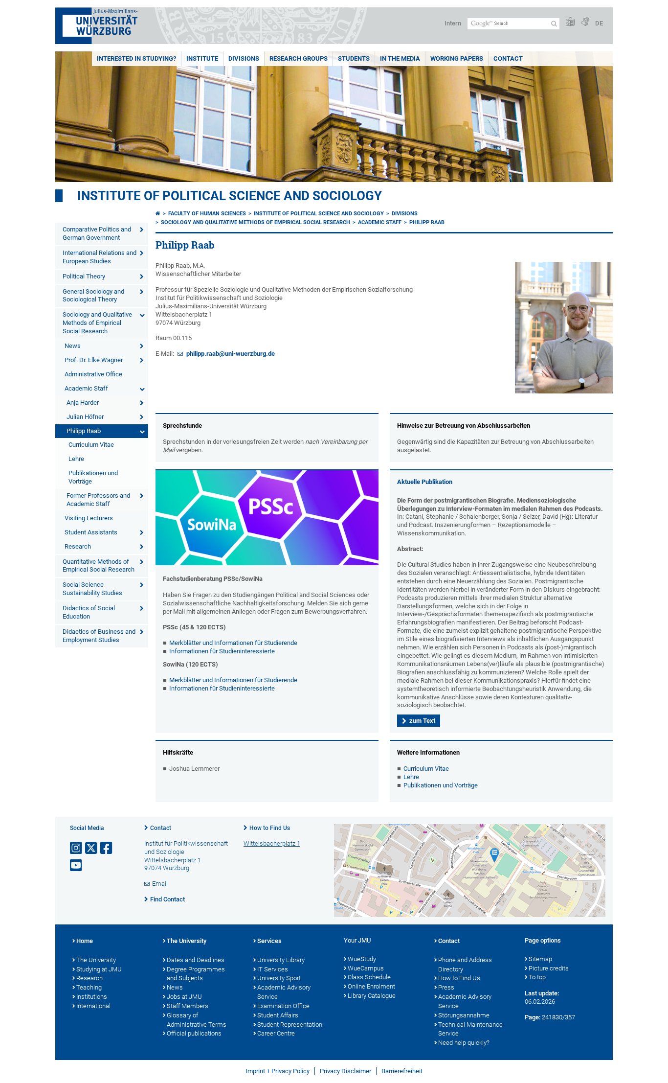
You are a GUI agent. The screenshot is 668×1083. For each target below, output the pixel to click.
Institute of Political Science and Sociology (229, 195)
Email (160, 883)
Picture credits (549, 968)
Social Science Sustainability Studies (92, 589)
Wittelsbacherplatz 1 (272, 843)
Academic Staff (86, 388)
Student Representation (289, 1024)
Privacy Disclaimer (345, 1071)
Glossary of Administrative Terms (196, 1020)
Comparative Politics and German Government (97, 233)
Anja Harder (83, 402)
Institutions (91, 996)
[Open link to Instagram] (77, 848)
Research (78, 546)
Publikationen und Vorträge (93, 477)
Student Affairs (277, 1015)
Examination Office (283, 1006)
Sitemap (540, 959)
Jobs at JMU (184, 996)
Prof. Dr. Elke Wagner (94, 360)
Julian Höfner (85, 416)
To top (537, 977)
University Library (281, 960)
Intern (453, 23)
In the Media (400, 58)
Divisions (243, 58)
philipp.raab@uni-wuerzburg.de (230, 353)
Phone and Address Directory (465, 964)
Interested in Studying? (136, 58)
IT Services (272, 969)
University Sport (279, 978)
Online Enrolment (371, 986)
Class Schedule (369, 977)
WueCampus (366, 968)
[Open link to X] (92, 848)
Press (446, 987)
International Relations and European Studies (99, 257)
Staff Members (187, 1006)
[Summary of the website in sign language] (585, 22)
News (73, 345)
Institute (202, 58)
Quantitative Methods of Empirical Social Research (98, 566)
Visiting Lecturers (89, 518)
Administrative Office (93, 374)
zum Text (422, 720)
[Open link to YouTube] (77, 865)
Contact (508, 58)
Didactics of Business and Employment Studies (99, 636)
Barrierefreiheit (402, 1071)
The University (96, 960)
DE (599, 23)
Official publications (194, 1033)
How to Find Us (269, 828)
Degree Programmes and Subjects (196, 974)
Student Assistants (91, 532)
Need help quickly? (464, 1042)
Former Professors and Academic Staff (98, 499)
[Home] (158, 213)
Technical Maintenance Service (470, 1029)
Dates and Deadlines (195, 960)
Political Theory (84, 276)
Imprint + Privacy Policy (277, 1071)
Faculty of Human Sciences (207, 213)
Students (354, 58)
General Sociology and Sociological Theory (93, 295)
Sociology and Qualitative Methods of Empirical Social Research (97, 323)
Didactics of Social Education (89, 612)
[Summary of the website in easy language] (570, 22)
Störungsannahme (464, 1015)
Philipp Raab (84, 431)
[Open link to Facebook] (107, 848)
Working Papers (456, 58)
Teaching (89, 987)
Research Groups (298, 58)
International (93, 1006)
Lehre (76, 458)
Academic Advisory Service (284, 992)
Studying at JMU (99, 969)
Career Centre (276, 1033)
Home (84, 941)
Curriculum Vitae (91, 444)
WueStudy (362, 959)
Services (269, 941)
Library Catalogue (372, 995)
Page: (532, 1017)
